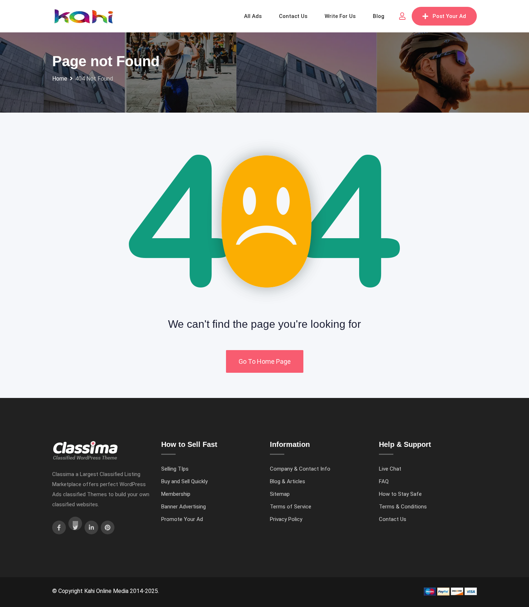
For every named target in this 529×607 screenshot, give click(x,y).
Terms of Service (290, 506)
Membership (175, 494)
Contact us (293, 16)
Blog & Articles (287, 481)
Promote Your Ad (182, 519)
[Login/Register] (402, 16)
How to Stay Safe (400, 494)
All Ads (253, 16)
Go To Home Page (265, 361)
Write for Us (340, 16)
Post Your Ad (449, 16)
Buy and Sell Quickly (184, 481)
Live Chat (390, 469)
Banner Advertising (183, 506)
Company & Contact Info (300, 469)
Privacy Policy (286, 519)
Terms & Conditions (403, 506)
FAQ (384, 481)
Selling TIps (175, 469)
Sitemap (280, 494)
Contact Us (392, 519)
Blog (378, 16)
